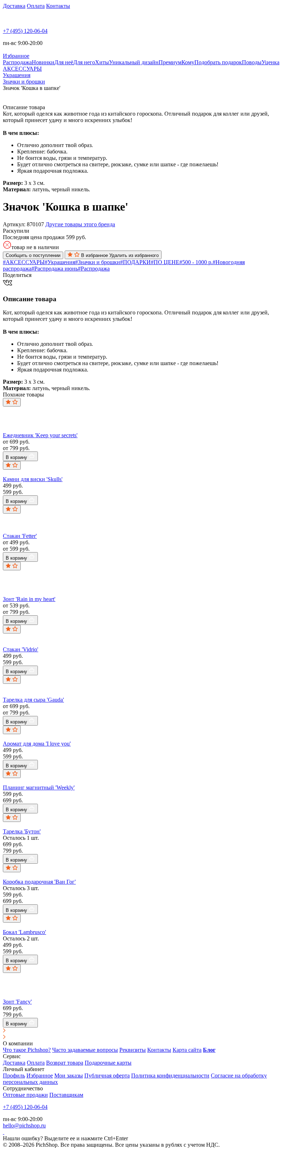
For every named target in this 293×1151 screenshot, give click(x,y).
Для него (84, 62)
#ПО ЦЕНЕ (165, 262)
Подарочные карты (108, 1063)
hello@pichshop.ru (24, 1125)
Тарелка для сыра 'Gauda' (33, 700)
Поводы (252, 62)
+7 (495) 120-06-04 (25, 31)
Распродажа (17, 62)
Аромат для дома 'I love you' (37, 744)
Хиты (102, 62)
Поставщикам (66, 1095)
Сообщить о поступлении (33, 255)
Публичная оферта (107, 1075)
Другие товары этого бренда (80, 224)
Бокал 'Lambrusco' (24, 932)
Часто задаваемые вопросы (85, 1050)
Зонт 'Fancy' (17, 1002)
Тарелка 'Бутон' (22, 831)
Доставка (14, 6)
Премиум (170, 62)
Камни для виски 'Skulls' (33, 479)
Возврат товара (64, 1063)
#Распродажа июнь (54, 269)
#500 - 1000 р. (196, 262)
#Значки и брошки (97, 262)
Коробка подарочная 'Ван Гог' (39, 882)
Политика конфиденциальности (170, 1075)
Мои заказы (68, 1075)
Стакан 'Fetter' (20, 536)
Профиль (14, 1075)
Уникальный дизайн (134, 62)
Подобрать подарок (218, 62)
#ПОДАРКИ (135, 262)
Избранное (39, 1075)
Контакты (58, 6)
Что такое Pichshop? (27, 1050)
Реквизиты (132, 1050)
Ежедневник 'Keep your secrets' (40, 435)
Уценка (270, 62)
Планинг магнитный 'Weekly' (39, 787)
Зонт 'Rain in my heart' (29, 599)
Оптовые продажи (25, 1095)
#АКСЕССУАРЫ (24, 262)
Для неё (63, 62)
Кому (188, 62)
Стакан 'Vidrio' (20, 649)
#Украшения (60, 262)
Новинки (43, 62)
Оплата (36, 6)
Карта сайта (187, 1050)
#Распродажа (94, 269)
